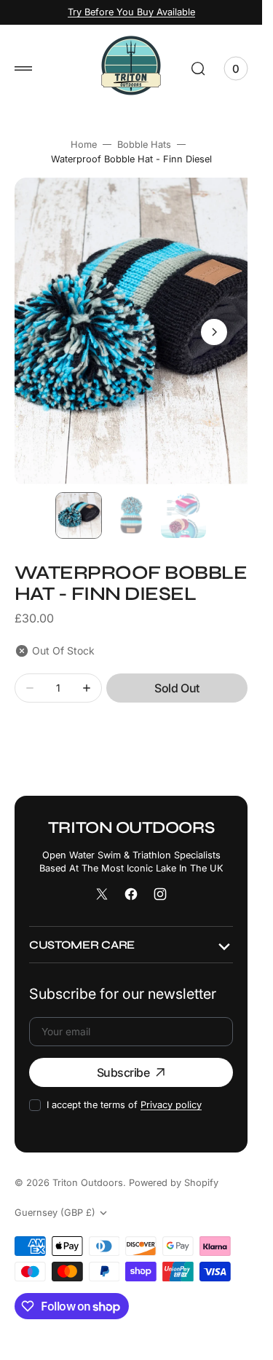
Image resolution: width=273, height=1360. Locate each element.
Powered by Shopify (173, 1182)
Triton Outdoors (87, 1182)
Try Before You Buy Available (131, 12)
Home (84, 144)
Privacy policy (171, 1104)
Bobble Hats (144, 144)
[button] (23, 68)
